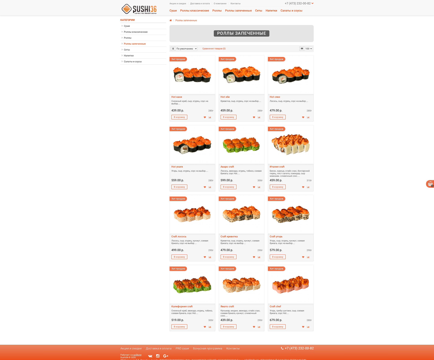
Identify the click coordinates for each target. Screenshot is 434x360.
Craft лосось (178, 236)
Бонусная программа (207, 348)
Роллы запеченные (238, 10)
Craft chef (275, 306)
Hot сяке (275, 96)
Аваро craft (227, 166)
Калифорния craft (182, 306)
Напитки (271, 10)
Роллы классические (194, 10)
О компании (220, 3)
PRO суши (182, 348)
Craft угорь (276, 236)
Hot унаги (177, 166)
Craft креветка (229, 236)
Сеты (258, 10)
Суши (173, 10)
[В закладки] (205, 117)
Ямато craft (227, 306)
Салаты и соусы (291, 10)
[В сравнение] (210, 117)
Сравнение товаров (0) (214, 48)
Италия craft (277, 166)
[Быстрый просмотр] (192, 74)
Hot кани (176, 96)
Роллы (217, 10)
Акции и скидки (178, 3)
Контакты (236, 3)
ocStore (137, 354)
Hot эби (225, 96)
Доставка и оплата (200, 3)
